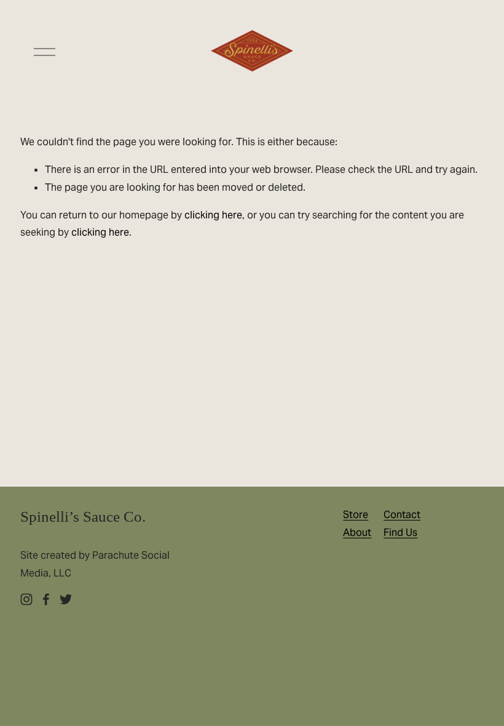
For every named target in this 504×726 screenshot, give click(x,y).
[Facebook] (46, 599)
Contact (402, 514)
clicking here (213, 215)
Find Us (400, 532)
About (357, 532)
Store (355, 514)
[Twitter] (66, 599)
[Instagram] (26, 599)
